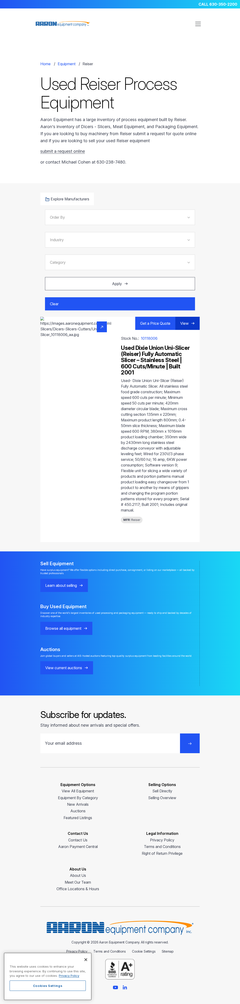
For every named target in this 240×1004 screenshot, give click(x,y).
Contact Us (77, 840)
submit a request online (62, 151)
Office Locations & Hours (77, 888)
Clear (54, 304)
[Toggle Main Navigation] (198, 23)
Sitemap (168, 951)
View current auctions (63, 667)
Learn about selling (61, 585)
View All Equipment (78, 791)
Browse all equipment (63, 628)
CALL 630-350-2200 (218, 4)
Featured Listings (78, 817)
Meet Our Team (78, 882)
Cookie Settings (144, 951)
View (184, 323)
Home (45, 63)
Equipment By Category (78, 797)
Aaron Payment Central (78, 846)
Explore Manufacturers (70, 199)
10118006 (149, 338)
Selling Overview (162, 797)
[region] (48, 976)
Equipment (66, 63)
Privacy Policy (162, 840)
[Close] (86, 959)
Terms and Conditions (162, 846)
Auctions (78, 811)
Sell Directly (162, 791)
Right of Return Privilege (162, 853)
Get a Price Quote (155, 323)
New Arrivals (78, 804)
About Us (78, 875)
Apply (117, 283)
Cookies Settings (48, 986)
